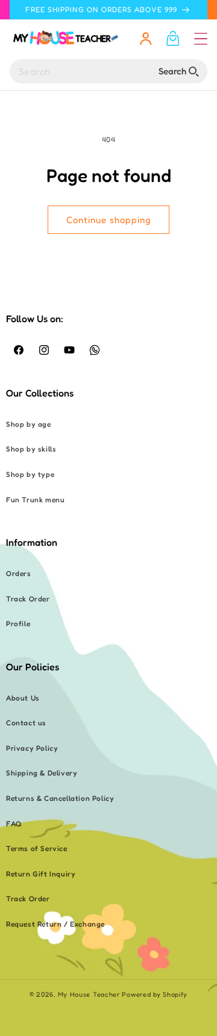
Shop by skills (31, 448)
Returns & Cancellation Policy (60, 798)
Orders (18, 573)
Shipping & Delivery (41, 772)
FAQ (14, 823)
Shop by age (28, 424)
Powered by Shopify (154, 994)
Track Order (28, 598)
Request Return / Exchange (55, 923)
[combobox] (108, 71)
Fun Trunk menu (35, 499)
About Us (23, 697)
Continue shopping (108, 219)
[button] (200, 38)
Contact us (26, 722)
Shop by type (30, 474)
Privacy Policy (32, 748)
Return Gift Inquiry (40, 873)
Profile (18, 623)
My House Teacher (89, 994)
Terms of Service (37, 848)
